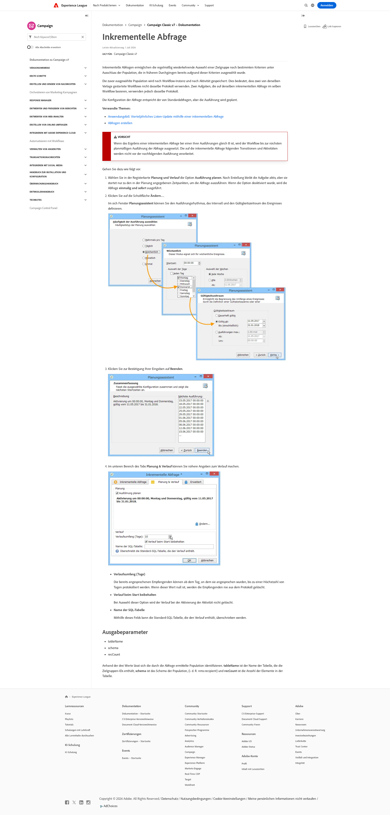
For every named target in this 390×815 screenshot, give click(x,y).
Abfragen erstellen (120, 123)
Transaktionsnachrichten (45, 157)
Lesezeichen (314, 26)
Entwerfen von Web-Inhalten (47, 116)
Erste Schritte (38, 76)
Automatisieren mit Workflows (47, 141)
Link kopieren (334, 26)
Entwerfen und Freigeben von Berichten (53, 108)
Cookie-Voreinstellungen (229, 799)
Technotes (36, 199)
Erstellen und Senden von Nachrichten (53, 84)
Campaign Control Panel (43, 208)
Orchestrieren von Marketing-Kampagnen (53, 92)
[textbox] (56, 37)
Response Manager (40, 100)
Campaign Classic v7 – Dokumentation (173, 25)
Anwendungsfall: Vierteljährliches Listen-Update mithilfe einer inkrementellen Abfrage (166, 116)
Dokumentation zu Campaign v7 (49, 60)
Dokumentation (112, 25)
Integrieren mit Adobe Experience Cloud (53, 132)
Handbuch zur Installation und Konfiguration (48, 174)
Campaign (135, 25)
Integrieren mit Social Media (46, 165)
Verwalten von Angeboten (45, 149)
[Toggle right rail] (303, 16)
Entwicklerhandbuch (42, 191)
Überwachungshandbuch (44, 183)
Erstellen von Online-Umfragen (48, 124)
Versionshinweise (40, 67)
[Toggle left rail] (86, 16)
